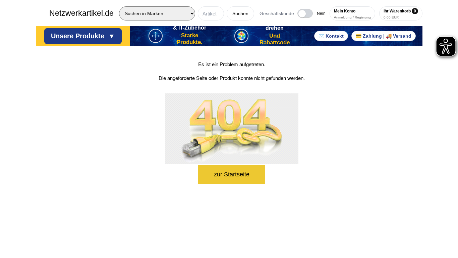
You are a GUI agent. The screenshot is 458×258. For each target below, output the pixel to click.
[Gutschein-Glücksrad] (241, 36)
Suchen (240, 13)
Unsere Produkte (83, 36)
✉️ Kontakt (331, 36)
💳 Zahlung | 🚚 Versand (383, 36)
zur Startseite (231, 174)
